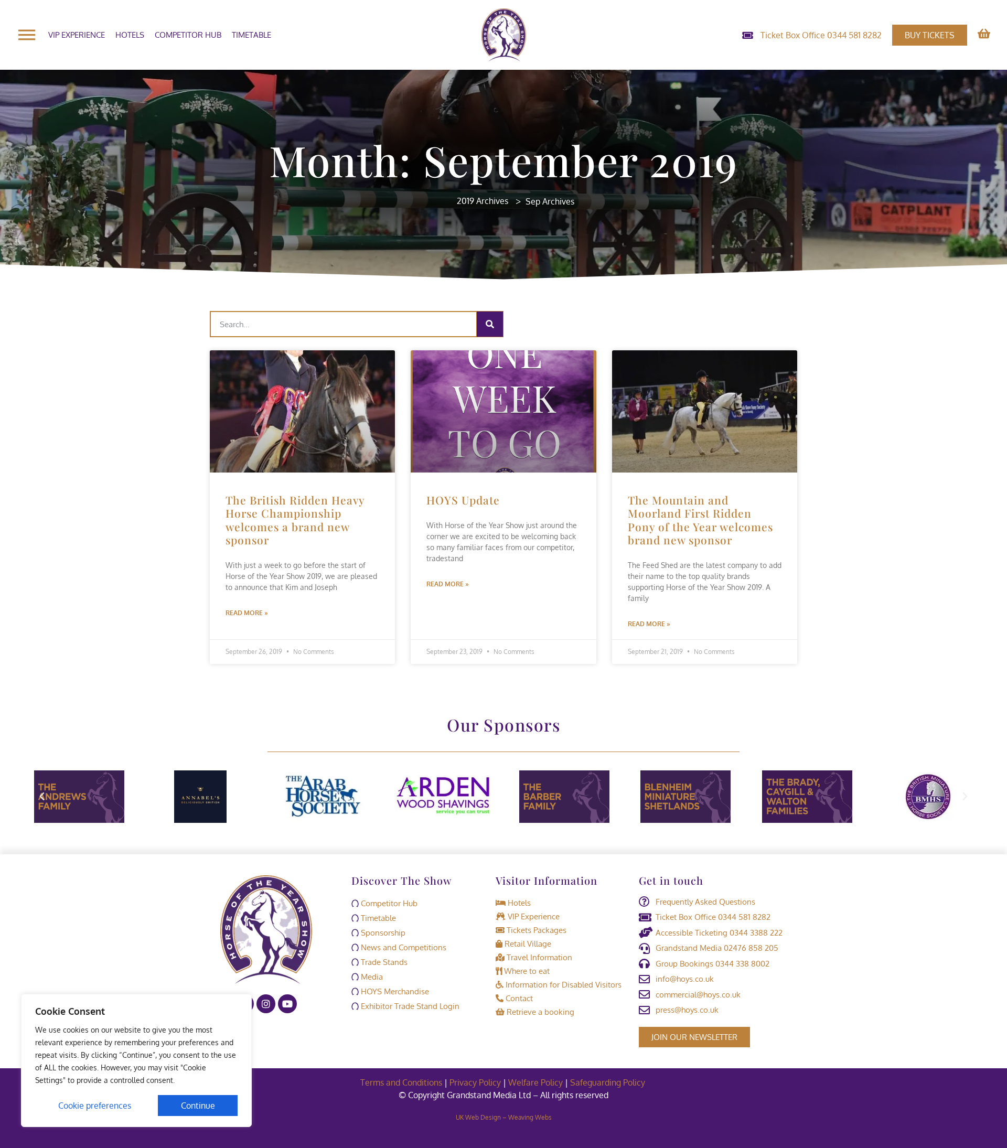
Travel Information (538, 957)
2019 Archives (482, 201)
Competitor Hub (188, 35)
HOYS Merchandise (394, 991)
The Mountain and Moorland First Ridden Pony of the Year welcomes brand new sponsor (700, 519)
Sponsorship (382, 933)
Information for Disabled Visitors (563, 985)
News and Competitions (402, 947)
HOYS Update (463, 499)
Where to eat (526, 971)
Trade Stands (383, 962)
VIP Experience (76, 35)
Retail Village (526, 944)
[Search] (490, 324)
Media (371, 977)
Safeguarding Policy (608, 1082)
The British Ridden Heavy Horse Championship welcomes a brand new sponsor (295, 519)
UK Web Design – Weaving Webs (504, 1117)
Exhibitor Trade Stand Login (409, 1006)
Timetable (251, 35)
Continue (198, 1105)
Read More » (247, 613)
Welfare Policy (535, 1082)
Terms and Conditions (401, 1082)
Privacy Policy (475, 1082)
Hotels (129, 35)
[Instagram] (265, 1003)
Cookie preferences (94, 1105)
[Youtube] (287, 1003)
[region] (136, 1060)
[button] (42, 796)
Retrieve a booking (539, 1012)
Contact (518, 998)
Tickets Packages (535, 930)
